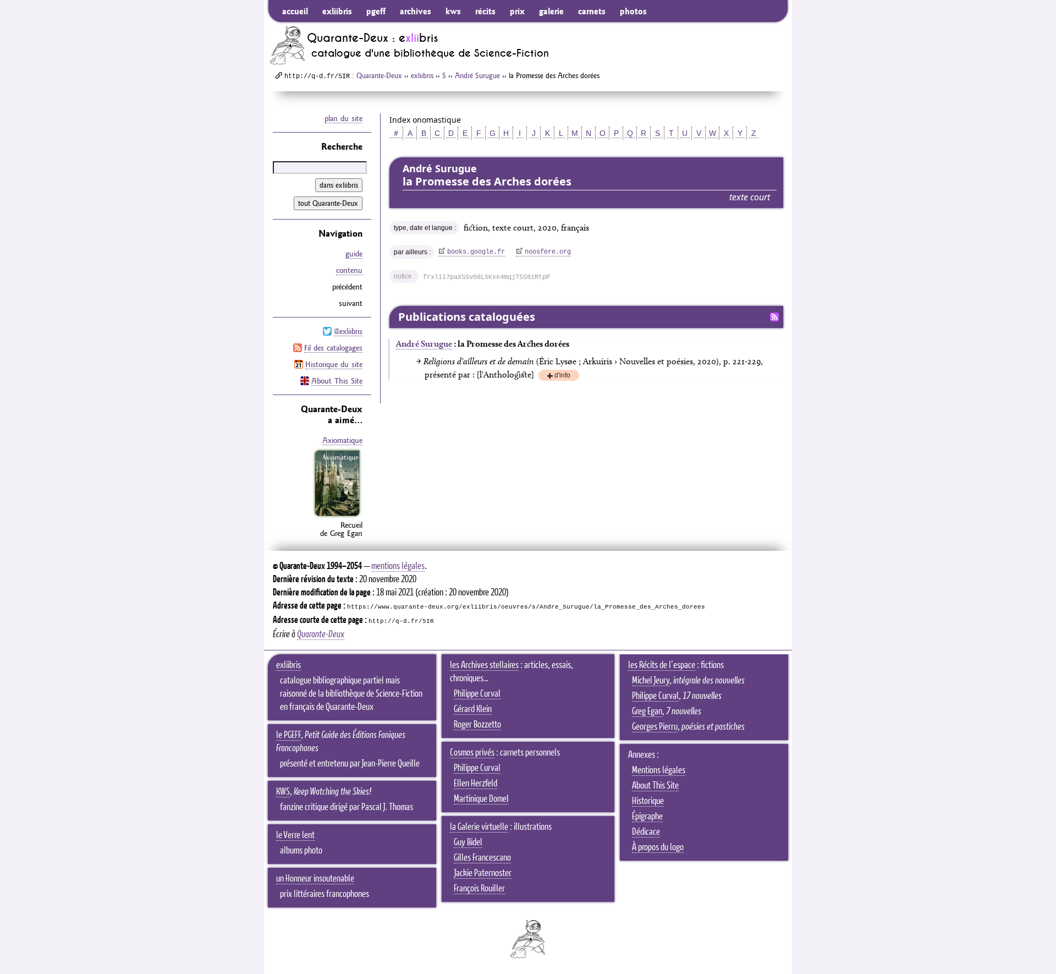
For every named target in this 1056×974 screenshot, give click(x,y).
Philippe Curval (477, 694)
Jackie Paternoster (483, 873)
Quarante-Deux (379, 75)
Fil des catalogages (333, 347)
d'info (562, 376)
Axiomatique (342, 440)
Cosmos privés (472, 753)
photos (633, 11)
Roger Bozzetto (477, 725)
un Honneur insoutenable (315, 879)
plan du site (343, 118)
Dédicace (646, 832)
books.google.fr (476, 252)
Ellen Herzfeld (475, 784)
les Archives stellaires (484, 665)
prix (517, 11)
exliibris (337, 11)
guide (353, 253)
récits (485, 11)
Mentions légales (658, 770)
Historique (648, 801)
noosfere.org (548, 252)
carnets (592, 11)
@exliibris (348, 331)
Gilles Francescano (482, 858)
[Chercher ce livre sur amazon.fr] (337, 516)
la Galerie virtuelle (479, 827)
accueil (295, 11)
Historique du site (333, 364)
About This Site (336, 380)
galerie (551, 11)
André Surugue (477, 75)
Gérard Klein (473, 709)
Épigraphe (647, 817)
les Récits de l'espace (661, 665)
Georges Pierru (655, 727)
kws (453, 11)
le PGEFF (288, 735)
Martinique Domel (481, 799)
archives (415, 11)
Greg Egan (647, 711)
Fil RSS (774, 317)
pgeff (376, 11)
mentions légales (398, 566)
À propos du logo (658, 847)
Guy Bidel (468, 842)
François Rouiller (479, 889)
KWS (283, 792)
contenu (349, 270)
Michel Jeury (650, 681)
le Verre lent (295, 835)
